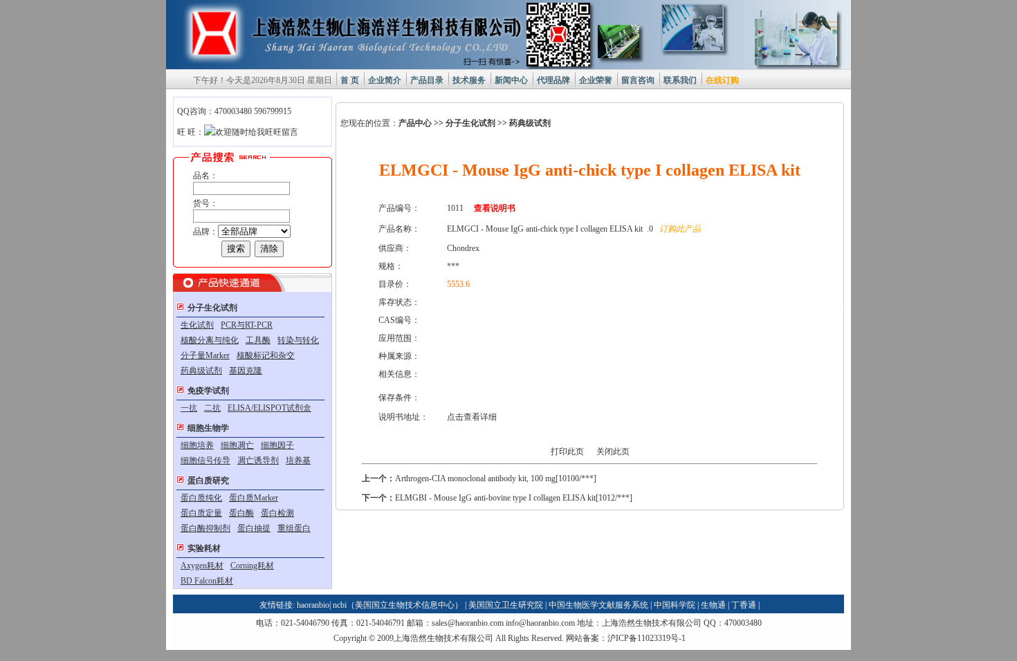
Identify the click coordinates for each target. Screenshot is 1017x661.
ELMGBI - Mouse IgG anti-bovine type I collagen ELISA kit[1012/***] (513, 498)
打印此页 (567, 451)
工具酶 (258, 340)
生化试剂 (197, 325)
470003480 (743, 623)
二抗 (212, 408)
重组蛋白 (294, 528)
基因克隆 (245, 370)
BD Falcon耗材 (207, 581)
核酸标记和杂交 (266, 355)
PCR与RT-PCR (247, 325)
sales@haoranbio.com (468, 623)
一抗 (189, 408)
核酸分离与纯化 (210, 340)
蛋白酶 (241, 513)
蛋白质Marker (253, 498)
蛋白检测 (277, 513)
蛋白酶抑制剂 (205, 528)
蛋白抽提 (254, 528)
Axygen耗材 (202, 565)
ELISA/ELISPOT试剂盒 (269, 408)
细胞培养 (197, 445)
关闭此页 (613, 451)
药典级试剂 (201, 370)
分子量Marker (205, 355)
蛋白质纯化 (201, 498)
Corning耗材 (252, 565)
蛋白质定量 (201, 513)
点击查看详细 (472, 417)
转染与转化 (298, 340)
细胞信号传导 (205, 460)
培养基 (298, 460)
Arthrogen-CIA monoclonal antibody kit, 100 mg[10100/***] (495, 478)
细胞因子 (277, 445)
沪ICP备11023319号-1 (646, 638)
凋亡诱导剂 (258, 460)
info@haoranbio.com (540, 623)
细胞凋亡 (237, 445)
